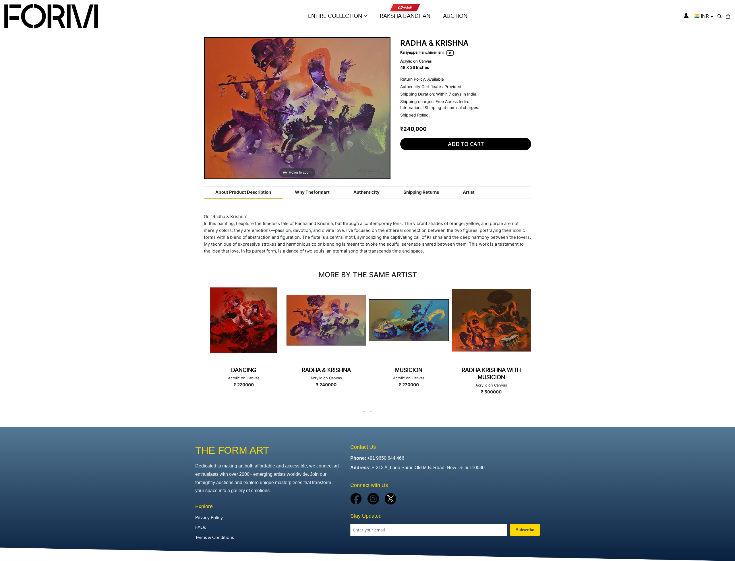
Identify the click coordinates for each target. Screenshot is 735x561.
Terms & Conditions (214, 537)
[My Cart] (728, 16)
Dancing (243, 370)
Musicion (408, 370)
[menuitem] (455, 16)
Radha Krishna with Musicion (491, 374)
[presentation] (364, 412)
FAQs (200, 527)
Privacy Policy (209, 518)
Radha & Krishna (326, 370)
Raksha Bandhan (405, 16)
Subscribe (525, 530)
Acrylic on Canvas (416, 61)
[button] (704, 16)
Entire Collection (335, 16)
